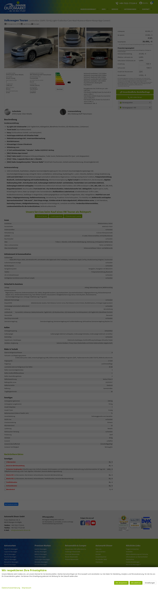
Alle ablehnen (136, 583)
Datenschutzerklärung (11, 588)
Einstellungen (150, 583)
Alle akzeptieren (121, 583)
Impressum (26, 588)
